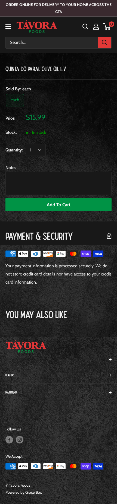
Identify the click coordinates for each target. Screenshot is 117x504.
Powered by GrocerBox (23, 492)
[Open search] (85, 27)
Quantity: (14, 150)
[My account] (96, 27)
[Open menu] (8, 26)
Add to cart (58, 204)
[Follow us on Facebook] (9, 440)
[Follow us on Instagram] (19, 440)
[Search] (104, 42)
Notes (10, 167)
